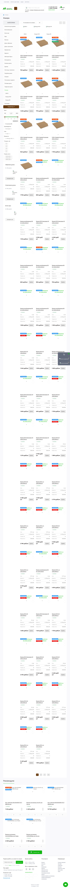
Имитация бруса (8, 56)
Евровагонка (7, 49)
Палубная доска (8, 73)
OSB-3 (7, 93)
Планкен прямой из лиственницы (47, 875)
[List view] (60, 22)
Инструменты (8, 59)
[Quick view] (33, 38)
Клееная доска (8, 63)
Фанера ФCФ (8, 96)
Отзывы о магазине (61, 862)
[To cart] (21, 809)
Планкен (7, 76)
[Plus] (20, 814)
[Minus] (7, 814)
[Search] (26, 7)
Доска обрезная (8, 43)
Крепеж (6, 66)
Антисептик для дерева (10, 26)
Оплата (10, 865)
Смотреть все (10, 178)
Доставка (59, 863)
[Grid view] (64, 22)
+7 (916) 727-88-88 (52, 8)
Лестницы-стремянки (9, 70)
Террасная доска (9, 86)
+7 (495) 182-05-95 (52, 7)
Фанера (6, 90)
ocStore (37, 884)
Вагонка (6, 39)
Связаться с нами (61, 868)
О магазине (60, 865)
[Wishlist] (33, 40)
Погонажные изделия (9, 80)
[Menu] (15, 8)
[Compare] (33, 43)
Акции (59, 871)
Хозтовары (7, 103)
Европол (7, 53)
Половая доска (8, 83)
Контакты (60, 866)
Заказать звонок (51, 9)
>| (48, 774)
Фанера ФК (8, 100)
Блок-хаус (7, 33)
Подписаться (19, 862)
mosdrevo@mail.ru (28, 872)
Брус (6, 36)
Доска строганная (9, 46)
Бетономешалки (8, 29)
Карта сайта (60, 869)
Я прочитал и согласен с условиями (12, 865)
